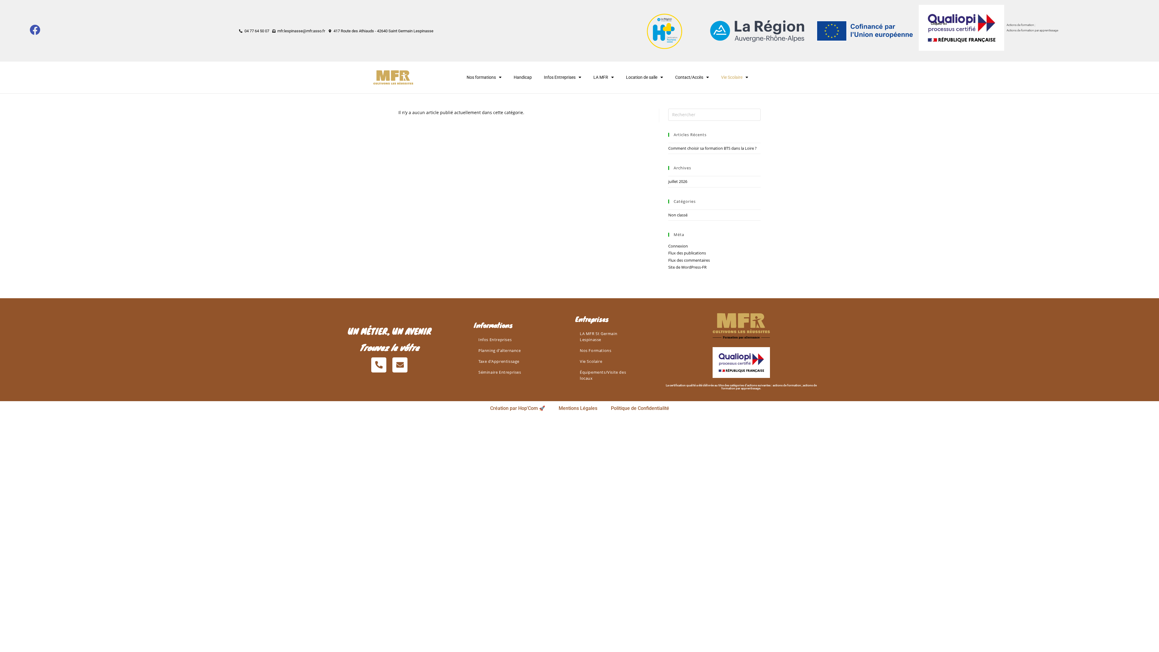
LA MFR (600, 77)
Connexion (678, 246)
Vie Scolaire (591, 361)
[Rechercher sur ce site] (714, 114)
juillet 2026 (677, 181)
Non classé (678, 215)
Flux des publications (687, 253)
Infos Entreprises (560, 77)
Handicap (523, 77)
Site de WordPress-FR (687, 267)
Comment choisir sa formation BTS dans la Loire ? (712, 148)
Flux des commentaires (689, 260)
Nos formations (481, 77)
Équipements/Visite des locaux (603, 375)
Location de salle (641, 77)
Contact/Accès (689, 77)
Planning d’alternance (499, 350)
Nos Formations (595, 350)
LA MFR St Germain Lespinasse (598, 336)
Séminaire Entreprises (499, 372)
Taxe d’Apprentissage (498, 361)
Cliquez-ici (939, 24)
